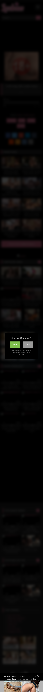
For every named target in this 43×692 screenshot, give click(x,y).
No (28, 344)
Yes (15, 344)
